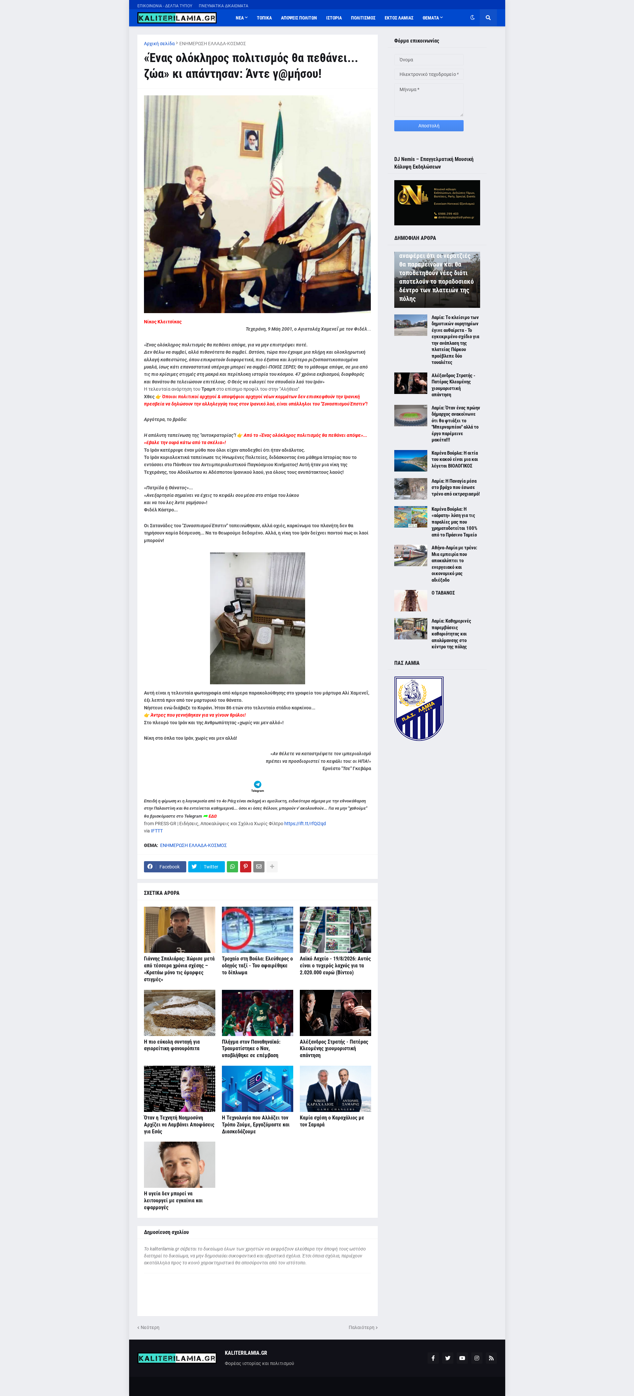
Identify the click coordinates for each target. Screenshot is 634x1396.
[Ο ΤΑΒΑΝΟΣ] (410, 600)
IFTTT (157, 830)
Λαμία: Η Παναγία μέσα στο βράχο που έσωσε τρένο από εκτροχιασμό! (456, 487)
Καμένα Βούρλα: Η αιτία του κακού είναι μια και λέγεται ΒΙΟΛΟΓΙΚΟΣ (455, 459)
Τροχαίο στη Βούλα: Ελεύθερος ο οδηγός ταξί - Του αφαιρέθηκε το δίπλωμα (257, 966)
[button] (472, 17)
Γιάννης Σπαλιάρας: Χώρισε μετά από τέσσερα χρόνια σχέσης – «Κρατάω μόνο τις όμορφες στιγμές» (179, 969)
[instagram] (476, 1358)
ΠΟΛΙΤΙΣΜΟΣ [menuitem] (363, 17)
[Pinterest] (245, 866)
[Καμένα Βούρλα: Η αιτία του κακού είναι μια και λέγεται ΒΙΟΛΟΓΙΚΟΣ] (410, 460)
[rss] (491, 1358)
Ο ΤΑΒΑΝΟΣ (443, 593)
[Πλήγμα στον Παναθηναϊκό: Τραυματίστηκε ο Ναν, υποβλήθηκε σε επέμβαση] (257, 1013)
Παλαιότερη (361, 1327)
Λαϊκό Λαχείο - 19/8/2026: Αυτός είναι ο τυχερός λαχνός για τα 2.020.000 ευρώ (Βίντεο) (335, 966)
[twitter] (447, 1358)
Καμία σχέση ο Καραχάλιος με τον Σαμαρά (332, 1121)
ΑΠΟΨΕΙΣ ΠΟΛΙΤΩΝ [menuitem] (299, 17)
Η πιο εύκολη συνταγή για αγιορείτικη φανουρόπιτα (172, 1045)
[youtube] (462, 1358)
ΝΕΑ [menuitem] (240, 17)
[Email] (258, 866)
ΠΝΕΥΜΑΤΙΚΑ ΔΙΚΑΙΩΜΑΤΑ (223, 6)
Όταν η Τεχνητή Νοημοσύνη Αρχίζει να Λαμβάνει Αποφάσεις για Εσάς (179, 1125)
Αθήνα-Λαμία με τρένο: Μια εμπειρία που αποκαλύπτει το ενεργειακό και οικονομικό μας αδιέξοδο (454, 564)
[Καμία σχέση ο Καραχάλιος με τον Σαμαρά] (335, 1089)
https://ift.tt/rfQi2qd (305, 823)
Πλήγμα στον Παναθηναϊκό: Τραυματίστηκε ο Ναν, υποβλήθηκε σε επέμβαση (251, 1049)
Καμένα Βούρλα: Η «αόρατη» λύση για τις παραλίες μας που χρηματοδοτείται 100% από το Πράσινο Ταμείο (454, 522)
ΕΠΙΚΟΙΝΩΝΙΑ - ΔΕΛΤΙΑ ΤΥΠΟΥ (164, 6)
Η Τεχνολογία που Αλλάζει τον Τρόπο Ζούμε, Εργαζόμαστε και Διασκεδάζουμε (256, 1125)
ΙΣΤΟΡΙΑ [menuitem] (334, 17)
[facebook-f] (433, 1358)
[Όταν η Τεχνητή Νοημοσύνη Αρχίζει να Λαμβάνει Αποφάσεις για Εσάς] (179, 1089)
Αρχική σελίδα (159, 43)
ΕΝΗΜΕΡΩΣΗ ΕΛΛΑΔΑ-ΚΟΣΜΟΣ (212, 43)
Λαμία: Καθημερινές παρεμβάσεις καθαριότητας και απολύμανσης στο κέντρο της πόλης (451, 634)
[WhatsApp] (232, 866)
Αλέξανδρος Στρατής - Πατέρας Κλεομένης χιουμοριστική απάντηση (334, 1049)
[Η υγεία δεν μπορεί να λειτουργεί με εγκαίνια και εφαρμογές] (179, 1165)
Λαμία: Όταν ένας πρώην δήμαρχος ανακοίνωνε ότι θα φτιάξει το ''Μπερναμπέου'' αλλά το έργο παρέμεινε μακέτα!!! (456, 424)
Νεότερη (150, 1327)
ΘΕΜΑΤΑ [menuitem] (431, 17)
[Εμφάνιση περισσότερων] (272, 866)
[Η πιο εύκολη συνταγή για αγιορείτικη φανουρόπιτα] (179, 1013)
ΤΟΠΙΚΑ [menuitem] (264, 17)
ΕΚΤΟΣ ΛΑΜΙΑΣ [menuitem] (399, 17)
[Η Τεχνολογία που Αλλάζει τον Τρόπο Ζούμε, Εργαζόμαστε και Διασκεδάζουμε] (257, 1089)
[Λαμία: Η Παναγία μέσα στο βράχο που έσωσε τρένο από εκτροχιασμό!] (410, 489)
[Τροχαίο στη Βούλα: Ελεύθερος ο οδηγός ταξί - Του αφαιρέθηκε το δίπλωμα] (257, 930)
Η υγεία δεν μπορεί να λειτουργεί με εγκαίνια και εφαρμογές (173, 1200)
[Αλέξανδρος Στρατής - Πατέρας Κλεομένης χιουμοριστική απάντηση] (335, 1013)
